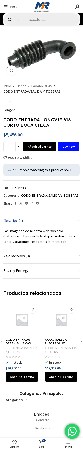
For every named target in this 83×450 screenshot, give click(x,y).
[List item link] (41, 420)
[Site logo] (42, 6)
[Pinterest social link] (26, 203)
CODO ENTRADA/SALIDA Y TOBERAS (31, 91)
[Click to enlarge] (12, 70)
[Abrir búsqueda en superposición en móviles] (41, 19)
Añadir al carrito (40, 146)
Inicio (7, 86)
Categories (13, 400)
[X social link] (21, 203)
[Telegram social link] (38, 203)
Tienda (21, 86)
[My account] (77, 6)
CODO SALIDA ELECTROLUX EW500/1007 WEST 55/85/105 (59, 344)
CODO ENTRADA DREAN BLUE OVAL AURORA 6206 (19, 342)
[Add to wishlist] (32, 309)
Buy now (69, 146)
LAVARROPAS (41, 86)
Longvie (9, 110)
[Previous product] (5, 100)
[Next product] (14, 100)
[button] (22, 377)
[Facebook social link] (15, 203)
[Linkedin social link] (32, 203)
